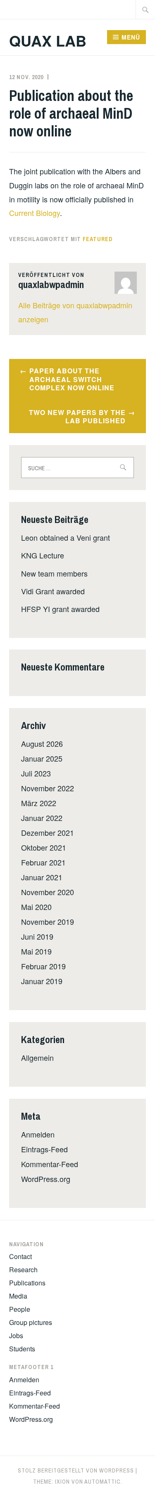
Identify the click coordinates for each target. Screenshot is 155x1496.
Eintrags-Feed (44, 1149)
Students (22, 1348)
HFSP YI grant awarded (60, 608)
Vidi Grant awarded (53, 591)
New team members (54, 573)
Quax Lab (47, 40)
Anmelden (38, 1134)
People (19, 1309)
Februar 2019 (43, 966)
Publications (27, 1282)
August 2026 (42, 743)
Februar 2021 (43, 862)
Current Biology (34, 212)
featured (98, 239)
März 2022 (38, 802)
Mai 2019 (36, 951)
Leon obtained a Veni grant (65, 537)
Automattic (102, 1481)
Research (23, 1269)
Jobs (16, 1335)
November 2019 (47, 921)
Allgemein (37, 1057)
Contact (20, 1256)
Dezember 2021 (47, 832)
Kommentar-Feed (49, 1163)
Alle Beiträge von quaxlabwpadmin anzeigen (75, 312)
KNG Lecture (42, 555)
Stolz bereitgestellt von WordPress (76, 1470)
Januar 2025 (41, 758)
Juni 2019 (37, 936)
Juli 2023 (36, 773)
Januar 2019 (41, 980)
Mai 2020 (36, 906)
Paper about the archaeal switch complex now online (71, 379)
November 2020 (47, 891)
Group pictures (30, 1322)
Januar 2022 (41, 817)
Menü (131, 37)
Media (18, 1296)
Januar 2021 (41, 877)
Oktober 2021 (43, 847)
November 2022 (47, 788)
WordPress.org (45, 1178)
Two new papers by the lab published (77, 417)
